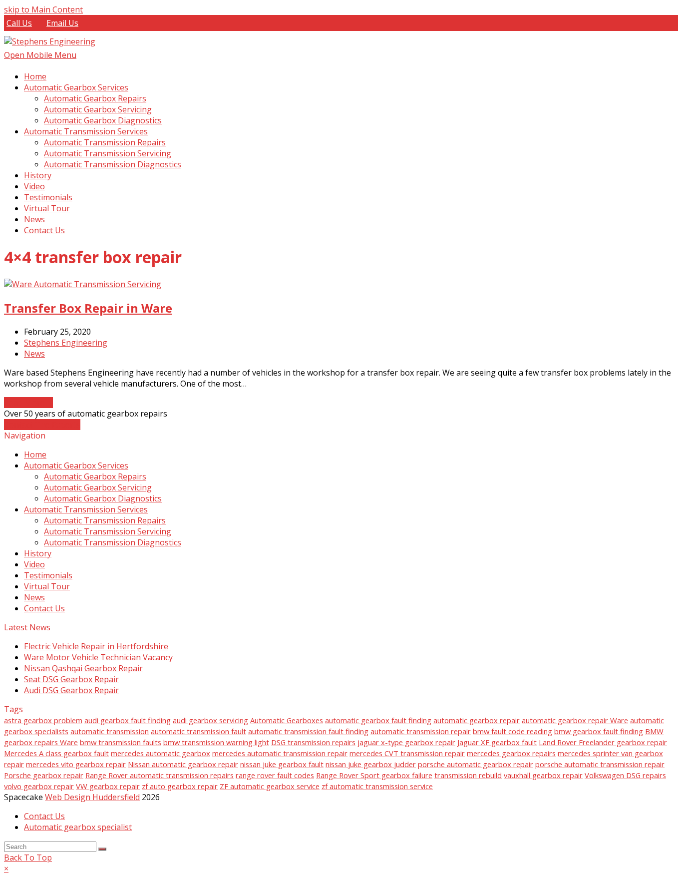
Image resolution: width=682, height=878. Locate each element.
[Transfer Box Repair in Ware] (82, 284)
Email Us (62, 22)
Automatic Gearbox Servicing (98, 487)
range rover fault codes (275, 775)
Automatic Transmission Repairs (105, 520)
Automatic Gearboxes (286, 720)
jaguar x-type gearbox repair (406, 742)
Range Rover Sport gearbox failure (374, 775)
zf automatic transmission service (377, 786)
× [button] (6, 868)
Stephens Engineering (65, 342)
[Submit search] (102, 849)
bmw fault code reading (512, 731)
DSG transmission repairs (313, 742)
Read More (28, 402)
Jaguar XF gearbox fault (497, 742)
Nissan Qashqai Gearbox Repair (83, 668)
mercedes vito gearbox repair (76, 764)
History (37, 553)
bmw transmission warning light (216, 742)
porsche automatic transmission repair (600, 764)
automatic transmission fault (198, 731)
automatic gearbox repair (476, 720)
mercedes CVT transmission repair (407, 753)
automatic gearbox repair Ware (575, 720)
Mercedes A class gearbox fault (56, 753)
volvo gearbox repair (39, 786)
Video (34, 564)
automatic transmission (109, 731)
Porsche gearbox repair (43, 775)
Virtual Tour (47, 586)
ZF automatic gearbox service (270, 786)
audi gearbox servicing (210, 720)
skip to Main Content (43, 9)
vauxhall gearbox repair (543, 775)
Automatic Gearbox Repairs (95, 476)
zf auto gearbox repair (180, 786)
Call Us (19, 22)
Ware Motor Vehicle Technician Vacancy (98, 657)
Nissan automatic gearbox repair (183, 764)
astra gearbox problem (43, 720)
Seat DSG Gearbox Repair (71, 679)
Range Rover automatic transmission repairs (159, 775)
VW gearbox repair (108, 786)
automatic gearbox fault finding (378, 720)
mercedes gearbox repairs (511, 753)
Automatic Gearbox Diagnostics (103, 498)
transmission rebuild (468, 775)
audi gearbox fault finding (127, 720)
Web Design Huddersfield (92, 797)
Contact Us (44, 608)
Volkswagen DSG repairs (625, 775)
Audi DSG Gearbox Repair (71, 690)
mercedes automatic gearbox (160, 753)
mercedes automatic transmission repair (279, 753)
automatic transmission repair (420, 731)
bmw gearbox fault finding (598, 731)
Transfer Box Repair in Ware (88, 308)
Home (35, 454)
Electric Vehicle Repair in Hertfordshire (96, 646)
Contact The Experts (42, 424)
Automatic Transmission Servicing (107, 531)
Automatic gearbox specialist (78, 827)
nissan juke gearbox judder (371, 764)
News (34, 353)
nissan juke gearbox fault (282, 764)
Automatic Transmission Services (86, 509)
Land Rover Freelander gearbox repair (603, 742)
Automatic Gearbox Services (76, 465)
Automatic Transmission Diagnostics (112, 542)
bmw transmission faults (120, 742)
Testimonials (48, 575)
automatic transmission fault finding (308, 731)
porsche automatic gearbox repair (475, 764)
